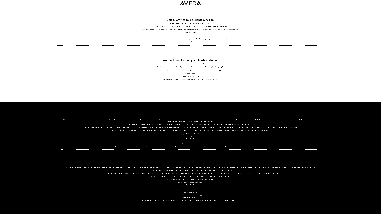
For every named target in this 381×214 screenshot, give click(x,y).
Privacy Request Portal (232, 200)
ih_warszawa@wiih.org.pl (190, 136)
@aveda (164, 39)
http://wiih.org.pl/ (197, 140)
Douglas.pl (222, 26)
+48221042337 (190, 32)
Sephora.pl (212, 26)
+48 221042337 (250, 124)
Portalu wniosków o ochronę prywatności (256, 146)
